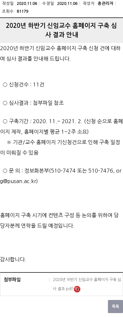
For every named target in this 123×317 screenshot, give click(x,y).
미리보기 (77, 289)
